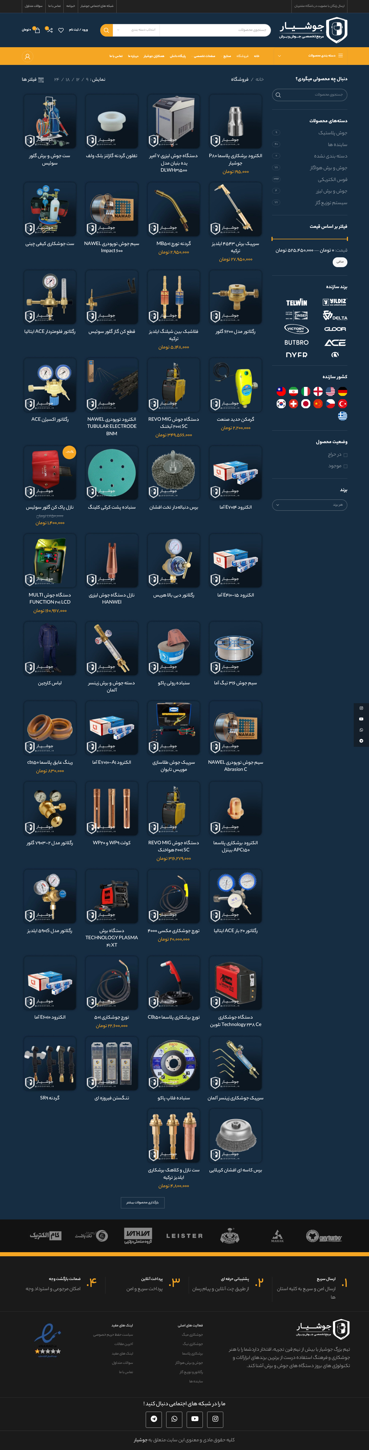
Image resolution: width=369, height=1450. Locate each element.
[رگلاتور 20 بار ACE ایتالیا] (235, 896)
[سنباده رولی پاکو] (174, 648)
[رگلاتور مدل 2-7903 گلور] (50, 808)
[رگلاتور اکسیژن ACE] (50, 385)
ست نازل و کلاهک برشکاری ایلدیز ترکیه (174, 1174)
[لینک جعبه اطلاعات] (309, 1289)
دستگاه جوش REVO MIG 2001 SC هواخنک (173, 847)
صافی (340, 261)
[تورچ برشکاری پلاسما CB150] (174, 983)
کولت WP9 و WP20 (112, 843)
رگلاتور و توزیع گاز (191, 1372)
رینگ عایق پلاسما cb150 (50, 763)
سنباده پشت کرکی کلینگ (112, 508)
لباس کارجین (50, 683)
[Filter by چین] (318, 403)
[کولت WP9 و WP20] (112, 808)
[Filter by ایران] (293, 391)
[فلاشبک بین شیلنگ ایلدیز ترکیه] (174, 297)
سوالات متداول (122, 1363)
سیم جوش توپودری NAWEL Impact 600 (111, 247)
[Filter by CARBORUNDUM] (329, 356)
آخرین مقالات (123, 1344)
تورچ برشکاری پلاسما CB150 (174, 1018)
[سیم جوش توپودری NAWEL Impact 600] (112, 209)
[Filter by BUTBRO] (291, 342)
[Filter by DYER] (291, 356)
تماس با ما (126, 1372)
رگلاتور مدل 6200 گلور (235, 332)
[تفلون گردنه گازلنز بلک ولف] (112, 121)
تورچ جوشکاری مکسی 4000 (174, 931)
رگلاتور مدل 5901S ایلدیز (50, 931)
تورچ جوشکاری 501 (111, 1018)
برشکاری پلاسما (192, 1354)
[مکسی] (324, 1235)
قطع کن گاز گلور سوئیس (111, 332)
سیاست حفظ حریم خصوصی (113, 1335)
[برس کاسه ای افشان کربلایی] (235, 1135)
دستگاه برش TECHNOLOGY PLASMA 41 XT (111, 938)
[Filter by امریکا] (330, 391)
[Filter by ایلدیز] (329, 301)
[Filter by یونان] (342, 416)
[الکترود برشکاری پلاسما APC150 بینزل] (235, 808)
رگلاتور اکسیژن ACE (50, 420)
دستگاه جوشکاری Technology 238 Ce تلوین (235, 1021)
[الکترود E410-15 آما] (235, 561)
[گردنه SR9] (50, 1063)
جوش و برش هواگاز (329, 168)
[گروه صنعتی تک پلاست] (91, 1235)
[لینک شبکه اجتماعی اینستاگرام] (215, 1420)
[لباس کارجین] (50, 648)
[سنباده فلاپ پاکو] (174, 1063)
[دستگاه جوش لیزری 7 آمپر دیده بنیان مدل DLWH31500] (174, 121)
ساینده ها (337, 145)
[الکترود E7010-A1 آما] (112, 728)
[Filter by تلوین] (291, 301)
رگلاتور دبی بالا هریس (173, 595)
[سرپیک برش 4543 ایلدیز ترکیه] (235, 209)
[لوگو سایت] (313, 30)
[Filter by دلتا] (329, 315)
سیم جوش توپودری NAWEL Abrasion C (235, 766)
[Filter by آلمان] (342, 391)
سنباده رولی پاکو (174, 683)
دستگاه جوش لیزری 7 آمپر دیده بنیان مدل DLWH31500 (174, 164)
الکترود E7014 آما (236, 508)
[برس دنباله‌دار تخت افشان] (174, 473)
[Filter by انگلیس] (318, 391)
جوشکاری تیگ (193, 1344)
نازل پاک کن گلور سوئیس (50, 508)
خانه (260, 80)
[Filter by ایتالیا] (306, 391)
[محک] (277, 1235)
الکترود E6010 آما (50, 1018)
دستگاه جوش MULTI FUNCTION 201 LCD (50, 599)
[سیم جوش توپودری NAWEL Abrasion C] (235, 728)
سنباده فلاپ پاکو (174, 1098)
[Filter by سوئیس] (293, 403)
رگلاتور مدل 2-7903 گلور (50, 843)
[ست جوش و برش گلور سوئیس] (50, 121)
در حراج (334, 455)
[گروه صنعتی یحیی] (138, 1235)
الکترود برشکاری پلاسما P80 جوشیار (235, 160)
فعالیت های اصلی (190, 1326)
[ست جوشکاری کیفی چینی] (50, 209)
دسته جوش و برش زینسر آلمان (111, 687)
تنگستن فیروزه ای (112, 1098)
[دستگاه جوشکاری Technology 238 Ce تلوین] (235, 983)
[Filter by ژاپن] (306, 403)
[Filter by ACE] (329, 342)
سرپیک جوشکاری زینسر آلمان (236, 1098)
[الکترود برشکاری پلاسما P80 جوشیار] (235, 121)
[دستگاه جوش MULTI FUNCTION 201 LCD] (50, 561)
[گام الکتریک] (45, 1235)
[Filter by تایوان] (281, 391)
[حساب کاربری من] (27, 56)
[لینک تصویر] (48, 1340)
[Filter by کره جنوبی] (281, 403)
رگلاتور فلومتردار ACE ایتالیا (49, 332)
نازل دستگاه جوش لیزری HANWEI (112, 599)
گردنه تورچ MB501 (174, 244)
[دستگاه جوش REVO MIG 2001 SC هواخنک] (174, 808)
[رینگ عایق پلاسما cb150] (50, 728)
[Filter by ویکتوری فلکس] (291, 329)
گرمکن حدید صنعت (235, 420)
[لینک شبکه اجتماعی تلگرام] (154, 1420)
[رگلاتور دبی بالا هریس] (174, 561)
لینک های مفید (122, 1326)
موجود (334, 466)
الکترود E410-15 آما (235, 595)
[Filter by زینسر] (291, 315)
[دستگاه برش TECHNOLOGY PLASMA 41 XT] (112, 896)
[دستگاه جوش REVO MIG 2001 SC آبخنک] (174, 385)
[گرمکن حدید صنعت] (235, 385)
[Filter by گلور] (329, 329)
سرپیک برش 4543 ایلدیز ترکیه (235, 247)
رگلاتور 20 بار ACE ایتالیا (236, 931)
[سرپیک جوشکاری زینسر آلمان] (235, 1063)
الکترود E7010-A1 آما (111, 763)
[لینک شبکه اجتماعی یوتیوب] (195, 1420)
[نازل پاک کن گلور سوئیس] (50, 473)
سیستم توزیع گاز (331, 203)
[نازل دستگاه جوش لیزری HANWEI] (112, 561)
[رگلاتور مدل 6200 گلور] (235, 297)
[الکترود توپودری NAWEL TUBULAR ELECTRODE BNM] (112, 385)
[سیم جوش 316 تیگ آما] (235, 648)
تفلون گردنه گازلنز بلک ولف (111, 156)
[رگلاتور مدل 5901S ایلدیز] (50, 896)
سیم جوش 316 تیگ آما (235, 683)
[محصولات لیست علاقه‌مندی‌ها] (60, 30)
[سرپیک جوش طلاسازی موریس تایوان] (174, 728)
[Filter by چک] (330, 403)
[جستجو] (106, 30)
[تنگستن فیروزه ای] (112, 1063)
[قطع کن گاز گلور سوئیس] (112, 297)
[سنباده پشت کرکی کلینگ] (112, 473)
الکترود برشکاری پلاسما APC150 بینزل (235, 847)
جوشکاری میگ (192, 1335)
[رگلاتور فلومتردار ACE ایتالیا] (50, 297)
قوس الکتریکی (332, 180)
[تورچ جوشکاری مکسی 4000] (174, 896)
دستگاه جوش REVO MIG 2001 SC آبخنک (173, 423)
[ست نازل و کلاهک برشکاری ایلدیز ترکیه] (174, 1135)
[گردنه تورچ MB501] (174, 209)
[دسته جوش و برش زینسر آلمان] (112, 648)
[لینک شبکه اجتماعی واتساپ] (174, 1420)
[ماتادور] (231, 1235)
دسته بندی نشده (330, 156)
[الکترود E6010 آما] (50, 983)
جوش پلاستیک (332, 133)
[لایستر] (184, 1235)
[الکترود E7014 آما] (235, 473)
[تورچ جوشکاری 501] (112, 983)
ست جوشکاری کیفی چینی (49, 244)
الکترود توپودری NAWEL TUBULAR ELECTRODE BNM (112, 427)
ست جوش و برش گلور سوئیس (49, 160)
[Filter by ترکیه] (342, 403)
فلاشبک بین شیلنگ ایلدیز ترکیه (173, 335)
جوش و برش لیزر (332, 191)
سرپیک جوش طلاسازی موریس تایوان (173, 766)
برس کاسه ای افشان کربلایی (235, 1170)
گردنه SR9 (50, 1098)
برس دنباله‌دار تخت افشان (173, 508)
